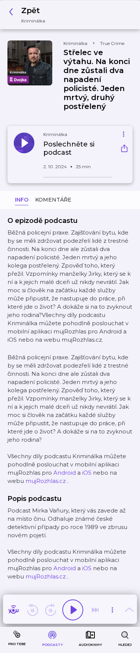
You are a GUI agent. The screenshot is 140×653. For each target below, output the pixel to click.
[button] (29, 14)
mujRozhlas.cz (45, 480)
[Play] (73, 610)
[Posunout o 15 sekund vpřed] (50, 610)
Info (21, 199)
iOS (86, 472)
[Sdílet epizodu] (124, 149)
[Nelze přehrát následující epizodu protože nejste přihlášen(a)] (95, 610)
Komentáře (53, 199)
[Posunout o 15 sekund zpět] (32, 610)
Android (64, 472)
